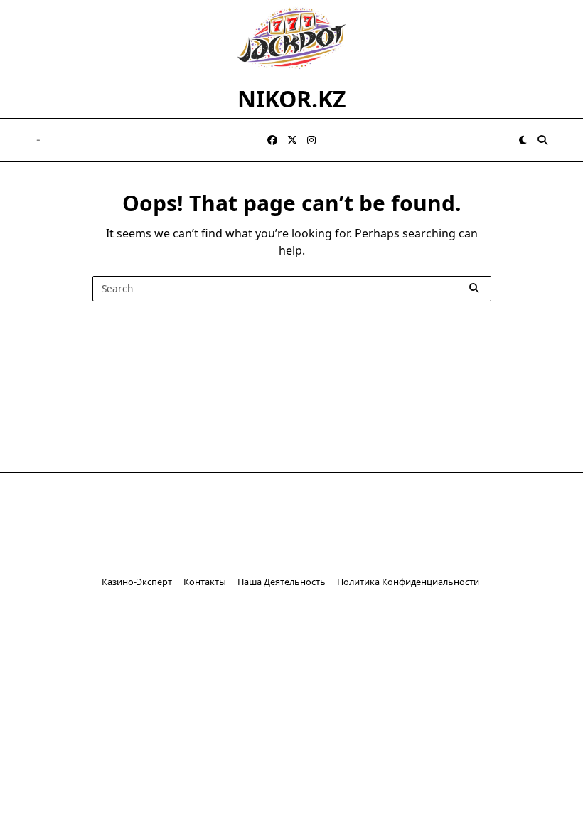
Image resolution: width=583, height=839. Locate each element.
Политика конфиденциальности (409, 581)
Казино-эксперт (137, 581)
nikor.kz (291, 98)
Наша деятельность (281, 581)
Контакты (204, 581)
